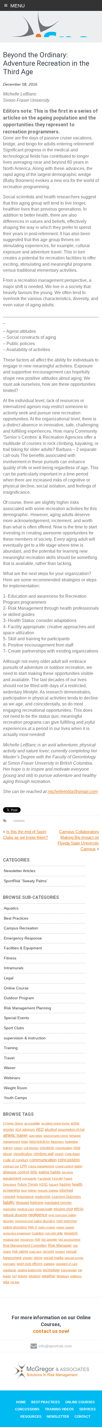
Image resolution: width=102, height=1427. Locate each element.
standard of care (67, 1264)
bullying (8, 1148)
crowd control (64, 1166)
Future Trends (27, 1184)
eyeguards (29, 1178)
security (48, 1251)
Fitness (10, 958)
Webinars (12, 1078)
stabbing (49, 1264)
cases (18, 1148)
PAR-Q (32, 1227)
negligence (37, 1215)
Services (87, 1409)
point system (46, 1227)
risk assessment (69, 1239)
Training (11, 1048)
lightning (36, 1203)
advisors (28, 1129)
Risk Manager (60, 1245)
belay (24, 1141)
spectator (9, 1264)
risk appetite (49, 1239)
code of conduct (15, 1160)
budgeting (71, 1141)
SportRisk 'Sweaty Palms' (25, 881)
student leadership (29, 1270)
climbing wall (43, 1154)
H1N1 (43, 1184)
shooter (28, 1258)
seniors (19, 821)
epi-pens (67, 1172)
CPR (23, 1166)
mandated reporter (58, 1202)
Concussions (27, 1409)
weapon (35, 1276)
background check (56, 1135)
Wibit (6, 1282)
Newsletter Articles (19, 871)
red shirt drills (54, 1233)
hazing (65, 1184)
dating (78, 1166)
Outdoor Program (19, 998)
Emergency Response (23, 938)
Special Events (16, 1018)
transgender (69, 1270)
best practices (39, 1141)
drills (34, 1172)
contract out (11, 1166)
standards (9, 1270)
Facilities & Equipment (23, 948)
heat (24, 1190)
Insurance (25, 1196)
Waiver (10, 1068)
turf (14, 1276)
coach (59, 1154)
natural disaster (15, 1215)
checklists (47, 1148)
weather (48, 1276)
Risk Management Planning (27, 1008)
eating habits (50, 1172)
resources (27, 1239)
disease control (16, 1172)
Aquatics (11, 908)
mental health (43, 1209)
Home (21, 1402)
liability (9, 1202)
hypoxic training (48, 1190)
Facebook (44, 1178)
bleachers (57, 1141)
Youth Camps (15, 1098)
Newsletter (58, 1417)
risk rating (20, 1251)
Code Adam (72, 1154)
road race (35, 1251)
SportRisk (51, 24)
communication (43, 1160)
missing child (63, 1209)
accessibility (32, 1123)
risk (37, 1239)
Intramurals (13, 968)
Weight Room (15, 1088)
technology (51, 1270)
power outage (65, 1227)
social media (53, 1258)
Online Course (16, 988)
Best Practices (16, 918)
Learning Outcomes (66, 1197)
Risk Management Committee (25, 1245)
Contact (82, 1417)
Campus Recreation (21, 928)
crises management (41, 1166)
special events (74, 1258)
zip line (14, 1282)
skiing (38, 1258)
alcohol (51, 1129)
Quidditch (38, 1233)
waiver (22, 1276)
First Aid (57, 1178)
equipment (12, 1178)
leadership (43, 1197)
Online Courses (80, 1402)
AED (40, 1129)
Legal (8, 978)
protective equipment (16, 1233)
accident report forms (55, 1123)
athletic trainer (15, 1135)
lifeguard (22, 1203)
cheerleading (63, 1148)
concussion (69, 1159)
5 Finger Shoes (13, 1123)
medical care (25, 1209)
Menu (17, 5)
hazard (53, 1184)
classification (22, 1154)
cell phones (31, 1148)
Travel (9, 1058)
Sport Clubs (14, 1028)
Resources (30, 1417)
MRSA (79, 1209)
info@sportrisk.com (55, 1346)
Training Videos (59, 1409)
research (71, 1233)
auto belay (35, 1135)
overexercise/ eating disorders (35, 1221)
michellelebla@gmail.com (73, 791)
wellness (76, 1276)
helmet (32, 1190)
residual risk (11, 1239)
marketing (9, 1209)
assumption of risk (71, 1129)
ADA (18, 1129)
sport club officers (29, 1264)
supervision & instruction (25, 1038)
